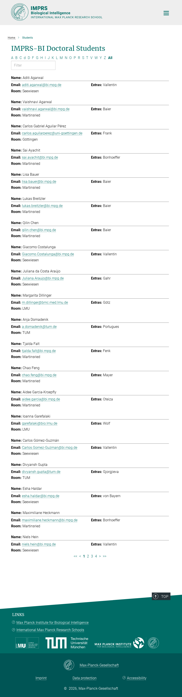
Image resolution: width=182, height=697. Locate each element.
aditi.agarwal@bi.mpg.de (41, 85)
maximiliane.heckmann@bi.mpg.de (49, 520)
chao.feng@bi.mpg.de (39, 375)
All (110, 58)
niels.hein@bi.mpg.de (39, 544)
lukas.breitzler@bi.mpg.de (42, 206)
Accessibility (136, 678)
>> (104, 556)
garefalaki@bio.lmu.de (39, 423)
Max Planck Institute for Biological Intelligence (52, 622)
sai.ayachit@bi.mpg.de (40, 157)
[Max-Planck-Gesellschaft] (71, 665)
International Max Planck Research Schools (50, 630)
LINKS (18, 614)
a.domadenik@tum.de (39, 327)
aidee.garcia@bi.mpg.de (41, 399)
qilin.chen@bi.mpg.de (39, 230)
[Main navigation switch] (166, 13)
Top (164, 596)
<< (75, 556)
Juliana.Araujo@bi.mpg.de (43, 278)
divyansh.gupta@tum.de (41, 472)
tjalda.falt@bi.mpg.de (39, 351)
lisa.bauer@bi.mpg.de (39, 181)
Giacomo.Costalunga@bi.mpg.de (48, 254)
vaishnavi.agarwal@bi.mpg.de (45, 109)
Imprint (41, 678)
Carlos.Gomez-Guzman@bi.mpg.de (49, 447)
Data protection (85, 678)
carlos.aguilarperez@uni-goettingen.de (52, 133)
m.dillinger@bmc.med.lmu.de (45, 302)
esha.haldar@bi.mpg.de (40, 496)
